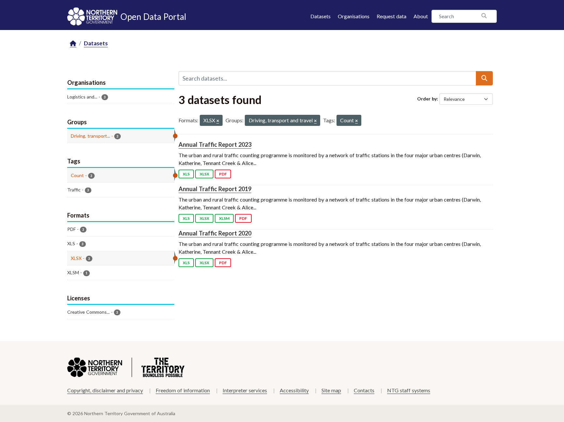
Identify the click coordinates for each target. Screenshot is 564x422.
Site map (331, 390)
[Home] (73, 43)
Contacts (364, 390)
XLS (186, 174)
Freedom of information (183, 390)
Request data (391, 16)
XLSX (204, 174)
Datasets (320, 16)
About (421, 16)
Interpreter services (245, 390)
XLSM (224, 218)
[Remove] (217, 121)
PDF (223, 174)
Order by (427, 98)
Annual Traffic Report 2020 (215, 233)
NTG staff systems (408, 390)
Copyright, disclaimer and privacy (105, 390)
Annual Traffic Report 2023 (215, 144)
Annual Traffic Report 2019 (215, 188)
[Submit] (484, 78)
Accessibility (294, 390)
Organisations (353, 16)
